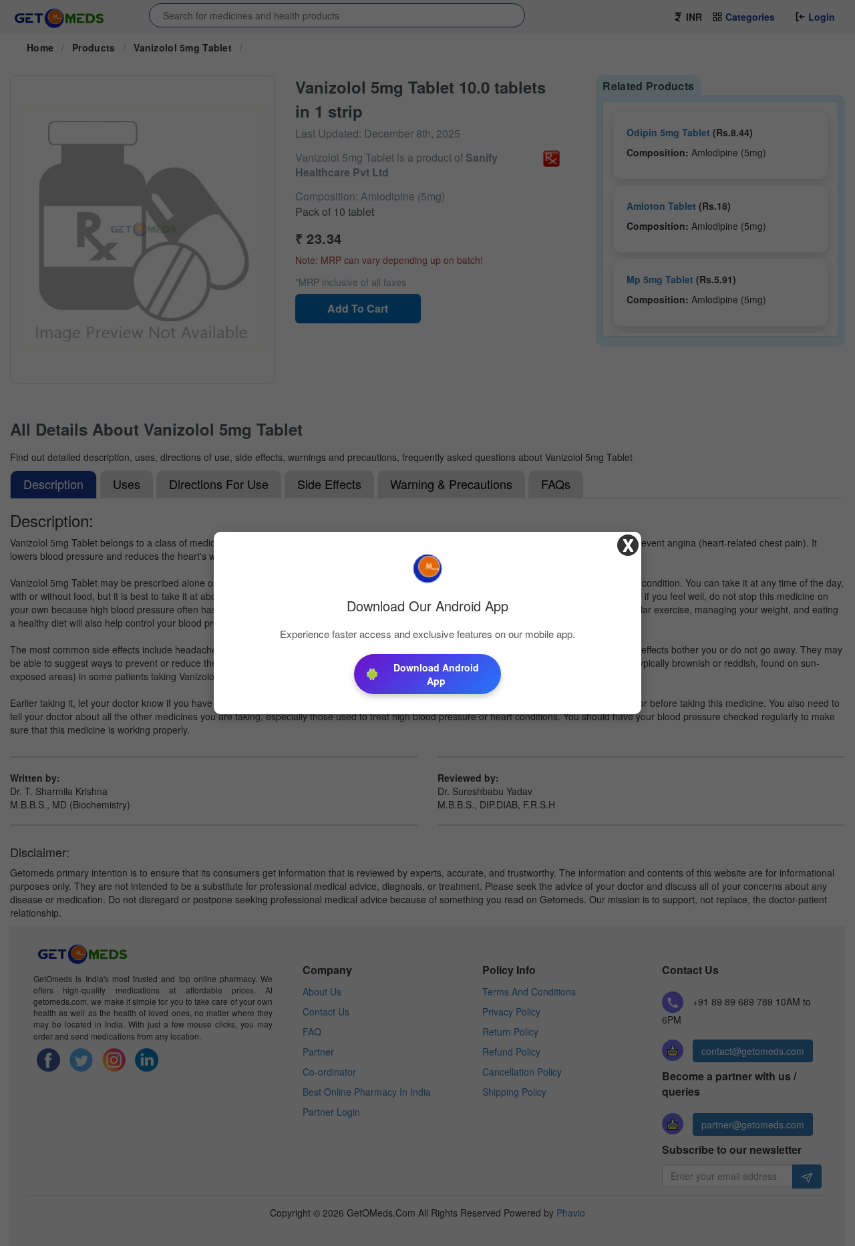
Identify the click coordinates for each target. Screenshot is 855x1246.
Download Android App (436, 674)
